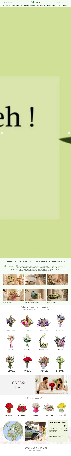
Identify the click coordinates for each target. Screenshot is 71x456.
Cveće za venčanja (29, 286)
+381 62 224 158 (8, 2)
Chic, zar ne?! (60, 328)
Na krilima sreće (60, 349)
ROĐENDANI (32, 5)
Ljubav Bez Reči (27, 370)
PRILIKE (5, 5)
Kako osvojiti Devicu (27, 349)
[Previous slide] (2, 133)
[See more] (13, 431)
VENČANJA (39, 5)
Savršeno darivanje (10, 328)
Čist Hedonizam (44, 370)
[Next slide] (69, 133)
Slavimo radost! (27, 328)
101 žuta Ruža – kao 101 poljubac (62, 414)
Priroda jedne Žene (43, 328)
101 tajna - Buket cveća (9, 414)
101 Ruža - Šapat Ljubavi (35, 414)
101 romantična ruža (48, 414)
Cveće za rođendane (7, 286)
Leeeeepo (11, 370)
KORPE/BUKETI (19, 5)
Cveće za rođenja (51, 286)
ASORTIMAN (11, 5)
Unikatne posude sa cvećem (31, 302)
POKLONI (26, 5)
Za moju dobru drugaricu (43, 349)
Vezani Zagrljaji (11, 349)
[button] (5, 5)
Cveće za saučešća (51, 302)
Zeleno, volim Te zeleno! (60, 370)
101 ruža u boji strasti (22, 414)
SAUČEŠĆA (54, 5)
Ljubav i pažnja (6, 302)
